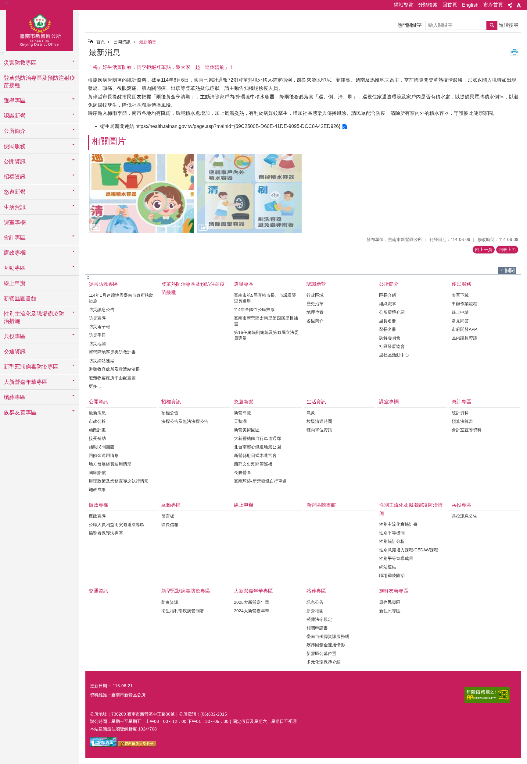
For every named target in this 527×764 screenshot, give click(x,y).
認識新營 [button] (15, 116)
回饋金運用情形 (104, 455)
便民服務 (461, 284)
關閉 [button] (510, 270)
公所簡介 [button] (15, 131)
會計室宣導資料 (467, 429)
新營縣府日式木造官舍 (255, 455)
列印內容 (514, 52)
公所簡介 (389, 284)
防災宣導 (97, 318)
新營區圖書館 (20, 298)
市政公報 (97, 421)
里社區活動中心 (394, 354)
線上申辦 (15, 283)
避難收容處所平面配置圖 (112, 377)
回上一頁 (483, 249)
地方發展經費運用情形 (110, 464)
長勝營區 (242, 472)
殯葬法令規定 (319, 619)
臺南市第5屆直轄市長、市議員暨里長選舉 (265, 298)
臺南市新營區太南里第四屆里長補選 (266, 321)
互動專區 (171, 505)
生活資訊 (316, 401)
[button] (141, 193)
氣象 (311, 412)
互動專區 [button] (15, 268)
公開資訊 (122, 41)
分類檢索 (428, 4)
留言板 (167, 516)
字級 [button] (518, 5)
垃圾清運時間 (319, 421)
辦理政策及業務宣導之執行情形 (119, 481)
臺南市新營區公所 (39, 29)
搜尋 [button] (491, 25)
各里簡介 (315, 320)
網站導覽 (403, 4)
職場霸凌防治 (392, 575)
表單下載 (460, 295)
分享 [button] (510, 5)
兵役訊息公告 (464, 516)
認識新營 (316, 284)
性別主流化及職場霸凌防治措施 (411, 509)
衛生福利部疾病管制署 (182, 610)
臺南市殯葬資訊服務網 (328, 636)
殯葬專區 (316, 590)
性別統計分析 (392, 541)
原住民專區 (389, 602)
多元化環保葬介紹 (324, 662)
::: (6, 3)
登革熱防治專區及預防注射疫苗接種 (39, 81)
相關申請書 (317, 627)
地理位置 (315, 312)
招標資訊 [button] (15, 177)
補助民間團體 (101, 446)
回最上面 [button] (507, 249)
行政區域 (315, 295)
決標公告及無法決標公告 (184, 421)
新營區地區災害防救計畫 (112, 352)
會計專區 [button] (15, 238)
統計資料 (460, 412)
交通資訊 (15, 351)
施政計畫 (97, 429)
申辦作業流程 (464, 303)
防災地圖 (97, 343)
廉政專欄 (98, 505)
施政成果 (97, 489)
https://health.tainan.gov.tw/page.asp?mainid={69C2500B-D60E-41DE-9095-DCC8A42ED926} (237, 126)
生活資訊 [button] (15, 207)
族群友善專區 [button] (20, 412)
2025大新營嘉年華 (251, 602)
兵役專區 (461, 505)
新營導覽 (242, 412)
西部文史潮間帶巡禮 (253, 464)
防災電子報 (99, 326)
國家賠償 (97, 472)
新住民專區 (389, 610)
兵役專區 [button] (15, 336)
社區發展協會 (392, 346)
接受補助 (97, 438)
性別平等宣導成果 (396, 558)
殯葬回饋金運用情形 (326, 644)
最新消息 (147, 41)
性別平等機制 (392, 532)
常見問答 (460, 320)
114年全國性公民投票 (254, 309)
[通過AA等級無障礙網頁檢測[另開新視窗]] (487, 695)
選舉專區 (243, 284)
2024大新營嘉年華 (251, 610)
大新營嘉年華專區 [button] (26, 382)
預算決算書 (462, 421)
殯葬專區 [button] (15, 397)
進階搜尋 (508, 25)
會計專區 (461, 401)
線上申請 (460, 312)
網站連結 (387, 566)
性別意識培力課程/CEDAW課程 (408, 549)
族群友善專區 (393, 590)
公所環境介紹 (392, 312)
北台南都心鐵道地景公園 (257, 446)
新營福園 (315, 610)
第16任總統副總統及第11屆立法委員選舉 (266, 335)
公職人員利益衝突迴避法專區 (116, 524)
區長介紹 (387, 295)
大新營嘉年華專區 (253, 590)
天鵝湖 (240, 421)
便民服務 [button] (15, 146)
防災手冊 (97, 335)
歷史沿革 (315, 303)
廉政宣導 (97, 516)
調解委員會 (389, 337)
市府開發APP (464, 329)
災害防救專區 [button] (20, 63)
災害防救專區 (103, 284)
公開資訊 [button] (15, 161)
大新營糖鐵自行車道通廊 (257, 438)
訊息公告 (315, 602)
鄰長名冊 (387, 329)
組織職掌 (387, 303)
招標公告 (169, 412)
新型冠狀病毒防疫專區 (185, 590)
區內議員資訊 (464, 337)
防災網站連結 (101, 360)
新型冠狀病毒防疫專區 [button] (31, 367)
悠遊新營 (243, 401)
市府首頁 (493, 4)
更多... (95, 386)
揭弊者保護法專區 (106, 533)
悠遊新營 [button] (15, 192)
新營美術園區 (247, 429)
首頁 (100, 41)
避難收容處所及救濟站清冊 (114, 369)
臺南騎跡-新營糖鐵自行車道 (260, 481)
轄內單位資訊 (319, 429)
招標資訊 (171, 401)
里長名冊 (387, 320)
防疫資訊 (169, 602)
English (470, 5)
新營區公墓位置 (321, 653)
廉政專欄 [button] (15, 253)
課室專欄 (15, 222)
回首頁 (450, 4)
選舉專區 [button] (15, 100)
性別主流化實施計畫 (398, 524)
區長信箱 (169, 524)
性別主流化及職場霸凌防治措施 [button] (34, 317)
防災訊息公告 (101, 309)
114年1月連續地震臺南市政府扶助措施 (121, 298)
